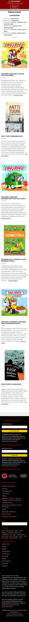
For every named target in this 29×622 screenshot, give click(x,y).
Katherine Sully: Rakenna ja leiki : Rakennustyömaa (13, 260)
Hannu (16, 530)
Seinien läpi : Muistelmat (8, 511)
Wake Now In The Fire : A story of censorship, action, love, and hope (11, 499)
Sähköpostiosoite (7, 424)
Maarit (6, 536)
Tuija (20, 538)
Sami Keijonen (14, 612)
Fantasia (4, 546)
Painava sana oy (12, 610)
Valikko (14, 6)
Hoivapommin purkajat (8, 486)
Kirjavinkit (16, 1)
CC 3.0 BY (20, 615)
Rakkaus (4, 558)
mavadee (18, 614)
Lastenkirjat (5, 556)
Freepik (12, 614)
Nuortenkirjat (5, 553)
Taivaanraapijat (14, 18)
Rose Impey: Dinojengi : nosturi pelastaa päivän (12, 74)
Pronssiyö (4, 488)
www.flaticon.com (11, 615)
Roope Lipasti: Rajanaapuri (11, 384)
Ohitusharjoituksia (7, 491)
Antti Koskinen (10, 530)
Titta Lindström (13, 538)
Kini (11, 534)
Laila (14, 534)
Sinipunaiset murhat (7, 502)
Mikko (21, 536)
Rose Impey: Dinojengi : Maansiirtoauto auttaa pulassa (13, 197)
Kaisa (15, 532)
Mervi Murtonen (14, 536)
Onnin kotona (5, 493)
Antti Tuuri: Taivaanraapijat (12, 136)
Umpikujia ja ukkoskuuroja (9, 516)
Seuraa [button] (24, 476)
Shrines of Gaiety (6, 514)
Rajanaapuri (15, 20)
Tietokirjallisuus (6, 551)
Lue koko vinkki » (18, 95)
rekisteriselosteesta (7, 606)
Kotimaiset (5, 563)
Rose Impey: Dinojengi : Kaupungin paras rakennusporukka (13, 322)
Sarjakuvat (5, 566)
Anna (3, 530)
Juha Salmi (10, 532)
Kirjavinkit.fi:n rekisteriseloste (9, 441)
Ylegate (4, 509)
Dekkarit (4, 549)
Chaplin (4, 496)
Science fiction (6, 544)
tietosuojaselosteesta (12, 604)
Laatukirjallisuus (6, 561)
